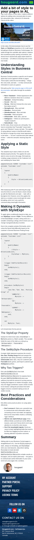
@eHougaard (22, 526)
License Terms (10, 495)
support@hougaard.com (10, 524)
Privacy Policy (10, 490)
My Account (9, 478)
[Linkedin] (19, 510)
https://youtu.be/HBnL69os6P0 (10, 42)
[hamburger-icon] (31, 2)
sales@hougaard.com (10, 522)
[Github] (24, 510)
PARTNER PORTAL (11, 482)
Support (7, 486)
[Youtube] (14, 510)
